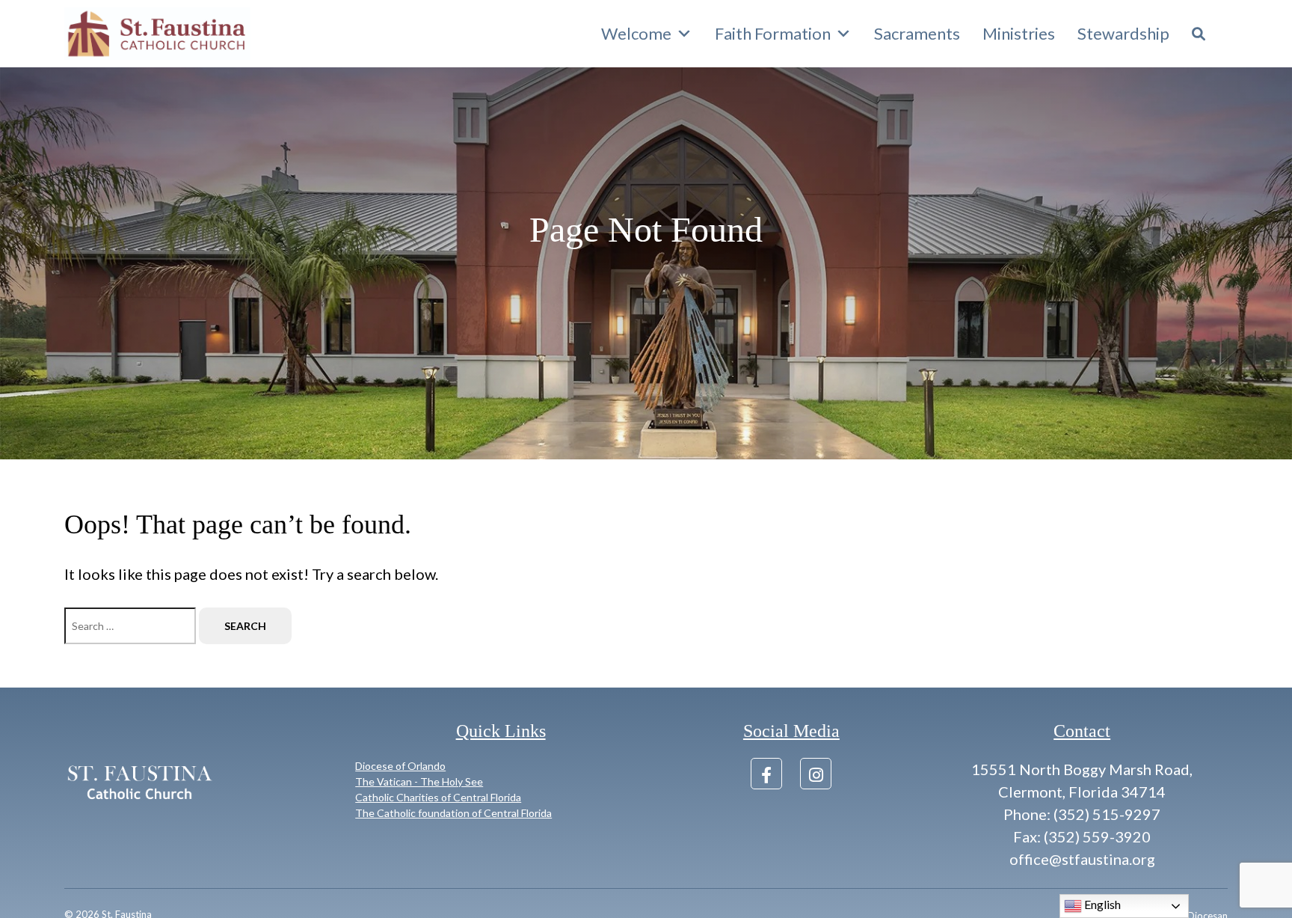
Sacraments (917, 33)
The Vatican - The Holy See (419, 781)
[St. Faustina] (157, 33)
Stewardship (1123, 33)
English (1101, 904)
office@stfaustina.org (1082, 859)
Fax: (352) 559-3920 (1082, 836)
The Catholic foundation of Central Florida (453, 813)
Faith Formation (773, 33)
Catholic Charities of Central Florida (438, 797)
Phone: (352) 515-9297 (1081, 814)
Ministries (1018, 33)
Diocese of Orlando (400, 765)
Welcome (636, 33)
